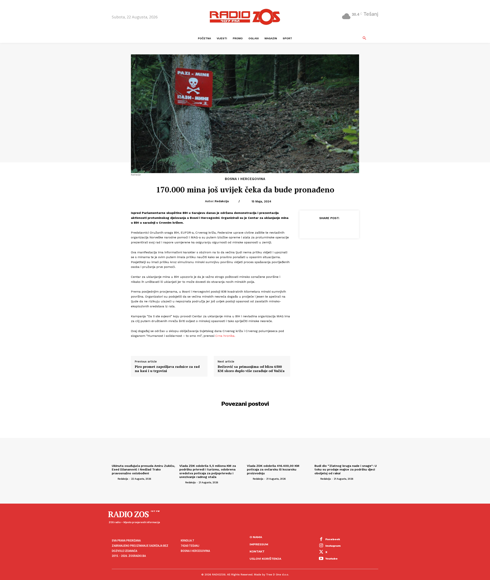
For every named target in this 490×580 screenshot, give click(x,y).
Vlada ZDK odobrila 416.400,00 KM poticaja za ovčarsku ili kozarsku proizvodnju (273, 469)
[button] (364, 38)
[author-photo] (114, 479)
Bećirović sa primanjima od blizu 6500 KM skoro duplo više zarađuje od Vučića (251, 369)
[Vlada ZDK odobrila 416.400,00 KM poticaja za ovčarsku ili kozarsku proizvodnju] (279, 438)
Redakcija (222, 201)
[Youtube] (321, 558)
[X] (320, 227)
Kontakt (257, 551)
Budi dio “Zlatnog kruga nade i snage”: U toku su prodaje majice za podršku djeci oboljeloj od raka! (345, 469)
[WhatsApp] (338, 227)
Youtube (331, 558)
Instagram (333, 545)
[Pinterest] (329, 227)
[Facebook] (311, 227)
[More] (347, 227)
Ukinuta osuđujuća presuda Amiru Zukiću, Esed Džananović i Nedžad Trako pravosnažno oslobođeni (143, 469)
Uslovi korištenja (265, 558)
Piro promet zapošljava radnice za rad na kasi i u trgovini (167, 369)
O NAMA (256, 537)
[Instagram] (321, 546)
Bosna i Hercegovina (245, 179)
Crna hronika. (225, 336)
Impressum (259, 544)
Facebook (332, 539)
